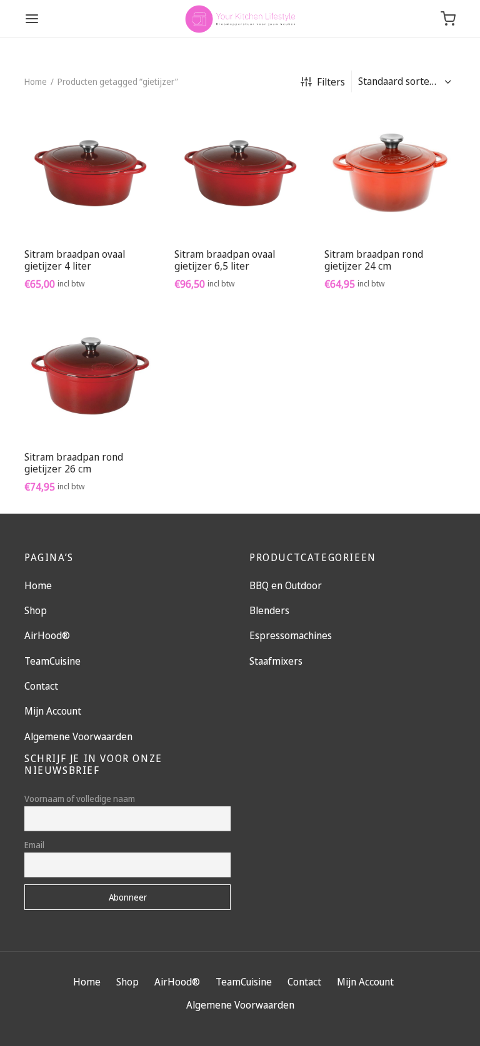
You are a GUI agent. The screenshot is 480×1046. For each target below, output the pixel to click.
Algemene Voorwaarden (78, 736)
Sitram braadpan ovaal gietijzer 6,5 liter (224, 260)
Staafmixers (275, 661)
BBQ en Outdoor (285, 585)
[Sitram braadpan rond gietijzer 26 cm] (90, 375)
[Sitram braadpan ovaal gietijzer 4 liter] (90, 172)
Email (34, 845)
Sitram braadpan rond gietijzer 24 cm (373, 260)
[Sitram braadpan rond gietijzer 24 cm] (390, 172)
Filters (331, 82)
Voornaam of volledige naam (79, 798)
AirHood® (47, 635)
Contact (41, 686)
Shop (35, 610)
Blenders (269, 610)
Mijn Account (52, 711)
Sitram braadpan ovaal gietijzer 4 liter (74, 260)
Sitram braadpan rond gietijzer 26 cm (73, 463)
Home (35, 81)
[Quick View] (118, 209)
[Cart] (448, 18)
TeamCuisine (52, 661)
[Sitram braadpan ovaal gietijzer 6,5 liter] (240, 172)
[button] (90, 209)
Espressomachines (290, 635)
